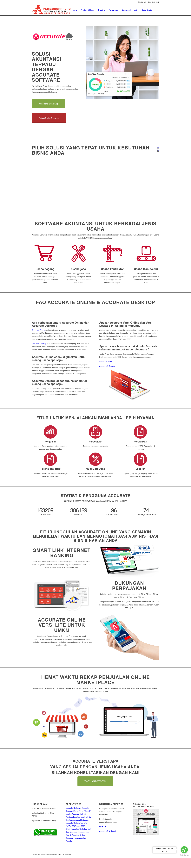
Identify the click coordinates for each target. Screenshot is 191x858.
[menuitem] (74, 10)
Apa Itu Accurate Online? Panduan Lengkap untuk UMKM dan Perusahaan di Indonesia (78, 817)
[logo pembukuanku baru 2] (51, 10)
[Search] (156, 10)
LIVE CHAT (104, 826)
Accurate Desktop (39, 343)
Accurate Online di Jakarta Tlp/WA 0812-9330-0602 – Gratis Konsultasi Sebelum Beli (78, 826)
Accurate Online (38, 330)
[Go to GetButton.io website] (184, 855)
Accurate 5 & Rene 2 (107, 831)
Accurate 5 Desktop (107, 366)
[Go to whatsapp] (184, 849)
